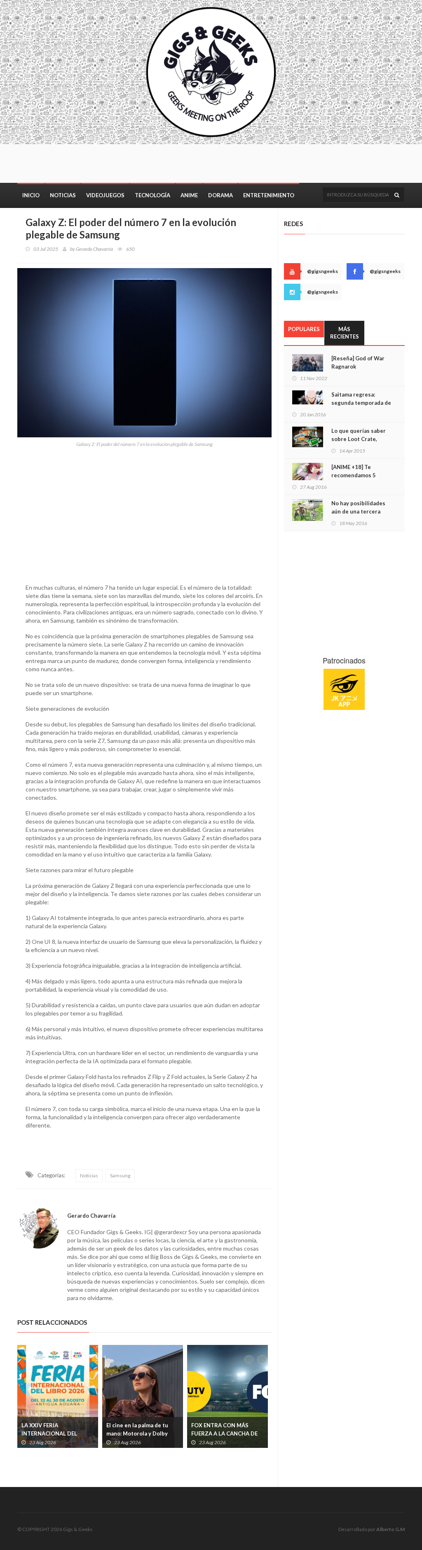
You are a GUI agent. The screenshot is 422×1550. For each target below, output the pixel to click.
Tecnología (152, 195)
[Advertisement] (211, 162)
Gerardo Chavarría (94, 249)
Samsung (120, 1175)
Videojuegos (105, 195)
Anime (189, 195)
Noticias (63, 195)
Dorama (220, 195)
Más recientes (344, 333)
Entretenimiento (268, 195)
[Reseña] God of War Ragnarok (357, 362)
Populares (304, 329)
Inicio (31, 195)
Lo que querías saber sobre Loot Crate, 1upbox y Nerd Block (358, 439)
